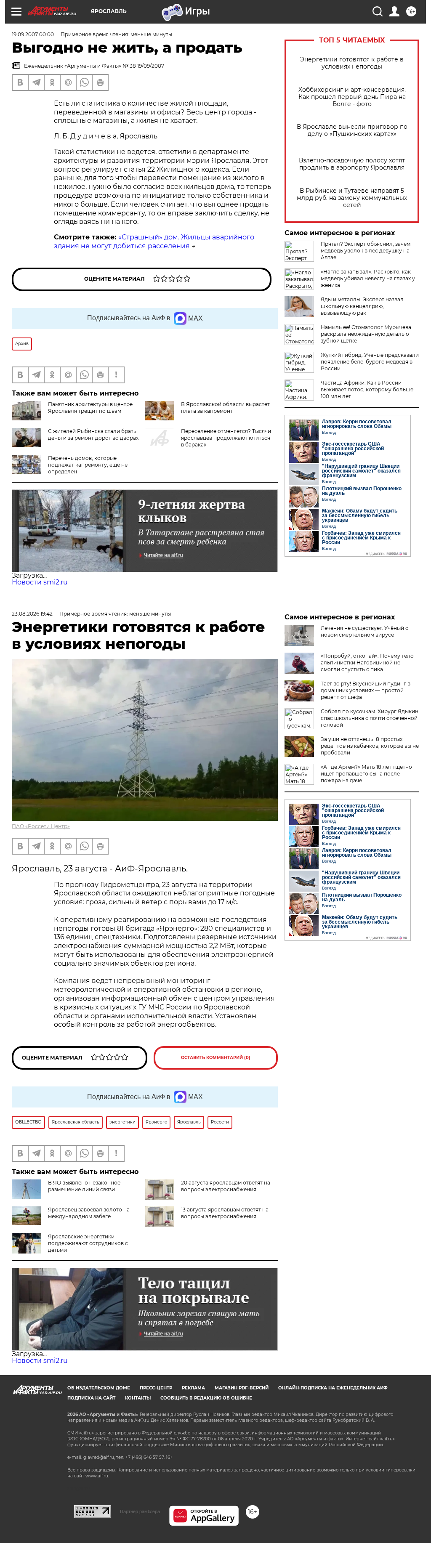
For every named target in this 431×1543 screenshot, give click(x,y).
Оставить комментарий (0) (215, 1057)
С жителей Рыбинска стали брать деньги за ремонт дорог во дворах (93, 434)
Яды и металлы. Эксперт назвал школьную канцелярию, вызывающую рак (362, 306)
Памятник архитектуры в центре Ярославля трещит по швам (90, 407)
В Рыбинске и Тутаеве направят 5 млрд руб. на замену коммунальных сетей (352, 198)
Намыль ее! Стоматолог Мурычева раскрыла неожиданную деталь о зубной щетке (366, 334)
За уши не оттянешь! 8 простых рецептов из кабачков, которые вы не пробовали (370, 746)
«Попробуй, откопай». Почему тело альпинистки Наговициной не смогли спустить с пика (367, 662)
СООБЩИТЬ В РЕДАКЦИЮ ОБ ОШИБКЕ (206, 1398)
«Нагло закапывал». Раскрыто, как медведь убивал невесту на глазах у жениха (368, 278)
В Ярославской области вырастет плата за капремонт (225, 407)
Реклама (193, 1388)
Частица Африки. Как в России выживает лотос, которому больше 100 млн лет (367, 389)
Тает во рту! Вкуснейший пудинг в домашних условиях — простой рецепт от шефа (365, 690)
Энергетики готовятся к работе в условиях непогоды (352, 63)
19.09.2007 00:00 (33, 34)
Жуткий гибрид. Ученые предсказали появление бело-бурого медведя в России (370, 362)
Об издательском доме (98, 1388)
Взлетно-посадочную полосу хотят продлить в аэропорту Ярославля (352, 164)
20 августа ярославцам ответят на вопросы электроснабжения (225, 1185)
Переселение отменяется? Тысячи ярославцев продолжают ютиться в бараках (226, 438)
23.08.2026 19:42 (32, 614)
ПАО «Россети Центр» (41, 826)
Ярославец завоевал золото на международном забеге (89, 1212)
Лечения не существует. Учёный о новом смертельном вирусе (365, 631)
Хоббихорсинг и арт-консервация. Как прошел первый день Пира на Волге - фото (352, 97)
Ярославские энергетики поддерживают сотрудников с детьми (88, 1243)
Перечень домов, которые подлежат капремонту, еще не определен (88, 465)
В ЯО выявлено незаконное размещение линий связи (84, 1185)
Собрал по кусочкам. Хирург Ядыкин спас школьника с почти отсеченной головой (369, 718)
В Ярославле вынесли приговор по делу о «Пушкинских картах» (352, 130)
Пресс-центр (156, 1388)
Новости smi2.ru (40, 582)
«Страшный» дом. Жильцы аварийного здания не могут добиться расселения (154, 241)
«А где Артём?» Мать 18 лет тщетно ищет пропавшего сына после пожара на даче (366, 773)
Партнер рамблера (140, 1511)
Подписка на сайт (91, 1398)
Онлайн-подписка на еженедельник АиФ (333, 1388)
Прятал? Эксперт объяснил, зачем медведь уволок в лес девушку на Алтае (365, 250)
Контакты (138, 1398)
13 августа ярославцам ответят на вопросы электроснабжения (225, 1212)
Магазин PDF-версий (242, 1388)
